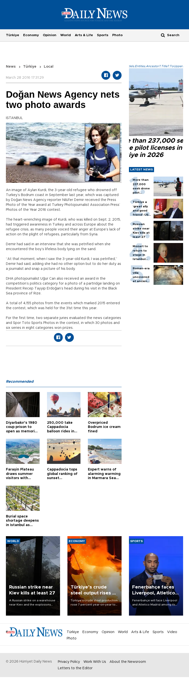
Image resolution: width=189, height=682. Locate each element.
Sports (102, 35)
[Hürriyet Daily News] (95, 14)
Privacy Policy (69, 662)
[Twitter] (117, 75)
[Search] (163, 35)
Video (172, 632)
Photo (117, 35)
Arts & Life (84, 35)
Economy (31, 35)
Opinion (49, 35)
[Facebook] (105, 75)
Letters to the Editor (75, 668)
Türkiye (12, 35)
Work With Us (94, 662)
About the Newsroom (128, 662)
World (65, 35)
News (11, 66)
